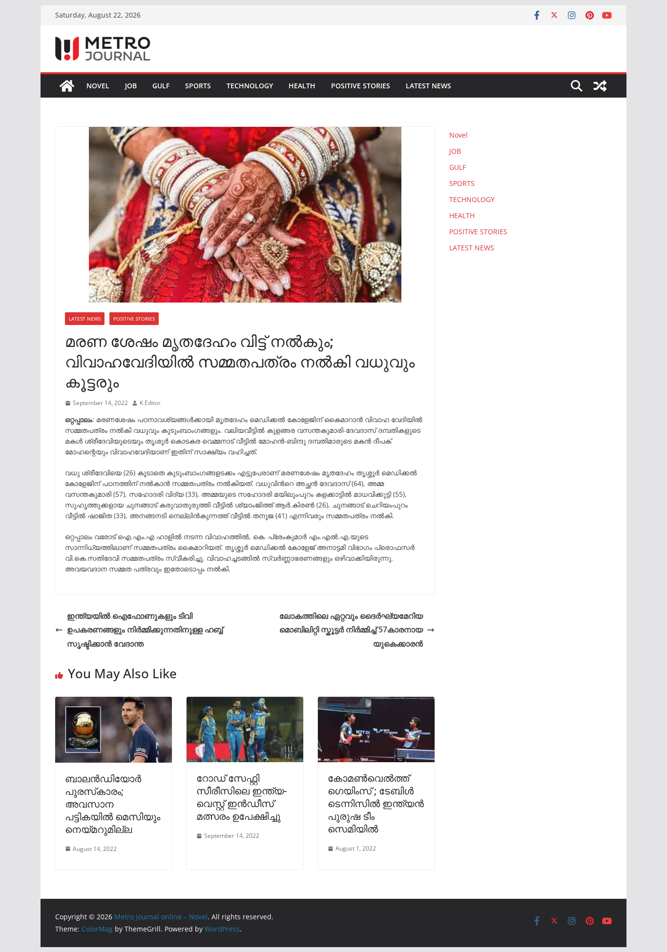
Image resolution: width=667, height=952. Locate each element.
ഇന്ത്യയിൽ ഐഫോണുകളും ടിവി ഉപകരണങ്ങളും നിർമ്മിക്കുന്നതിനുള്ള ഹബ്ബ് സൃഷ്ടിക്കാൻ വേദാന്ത (145, 629)
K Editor (150, 403)
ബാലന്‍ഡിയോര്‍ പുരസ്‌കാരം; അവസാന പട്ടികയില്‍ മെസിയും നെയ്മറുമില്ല (112, 804)
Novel (97, 85)
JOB (131, 85)
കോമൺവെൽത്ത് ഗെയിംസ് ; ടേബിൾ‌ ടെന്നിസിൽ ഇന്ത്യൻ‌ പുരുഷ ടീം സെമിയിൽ (376, 803)
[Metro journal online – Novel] (67, 86)
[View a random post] (600, 86)
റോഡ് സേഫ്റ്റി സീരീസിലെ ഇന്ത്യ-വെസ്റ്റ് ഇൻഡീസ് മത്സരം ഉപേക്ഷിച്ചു (241, 797)
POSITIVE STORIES (360, 85)
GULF (160, 85)
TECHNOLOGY (250, 85)
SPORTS (198, 85)
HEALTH (302, 85)
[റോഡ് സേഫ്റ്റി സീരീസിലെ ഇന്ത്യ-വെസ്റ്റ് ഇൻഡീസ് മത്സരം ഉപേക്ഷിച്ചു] (245, 703)
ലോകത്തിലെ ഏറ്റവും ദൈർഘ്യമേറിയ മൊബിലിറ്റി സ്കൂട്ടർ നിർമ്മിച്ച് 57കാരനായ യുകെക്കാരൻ (351, 629)
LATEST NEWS (428, 85)
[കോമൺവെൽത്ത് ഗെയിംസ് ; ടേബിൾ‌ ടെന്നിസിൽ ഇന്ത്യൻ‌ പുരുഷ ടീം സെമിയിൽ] (376, 703)
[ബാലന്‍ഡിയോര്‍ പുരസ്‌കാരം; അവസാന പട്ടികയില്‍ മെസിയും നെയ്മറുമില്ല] (113, 703)
